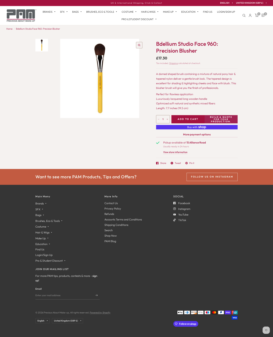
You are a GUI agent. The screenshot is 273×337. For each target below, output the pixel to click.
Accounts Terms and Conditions (123, 219)
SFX (62, 11)
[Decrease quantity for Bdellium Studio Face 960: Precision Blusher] (158, 119)
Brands (47, 11)
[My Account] (250, 15)
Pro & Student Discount (137, 19)
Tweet (178, 163)
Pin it (191, 163)
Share (163, 163)
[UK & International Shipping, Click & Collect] (136, 3)
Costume (127, 11)
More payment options (197, 134)
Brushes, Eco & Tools (100, 11)
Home (9, 28)
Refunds (109, 214)
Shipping (173, 63)
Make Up (168, 11)
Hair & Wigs (148, 11)
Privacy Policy (112, 208)
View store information (175, 152)
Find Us (207, 11)
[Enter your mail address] (96, 295)
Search (108, 230)
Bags (75, 11)
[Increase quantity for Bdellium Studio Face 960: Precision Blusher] (167, 119)
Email (38, 288)
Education (188, 11)
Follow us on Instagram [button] (212, 176)
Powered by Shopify (100, 312)
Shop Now (110, 235)
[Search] (244, 15)
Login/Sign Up (226, 11)
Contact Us (111, 203)
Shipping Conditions (116, 224)
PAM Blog (110, 241)
